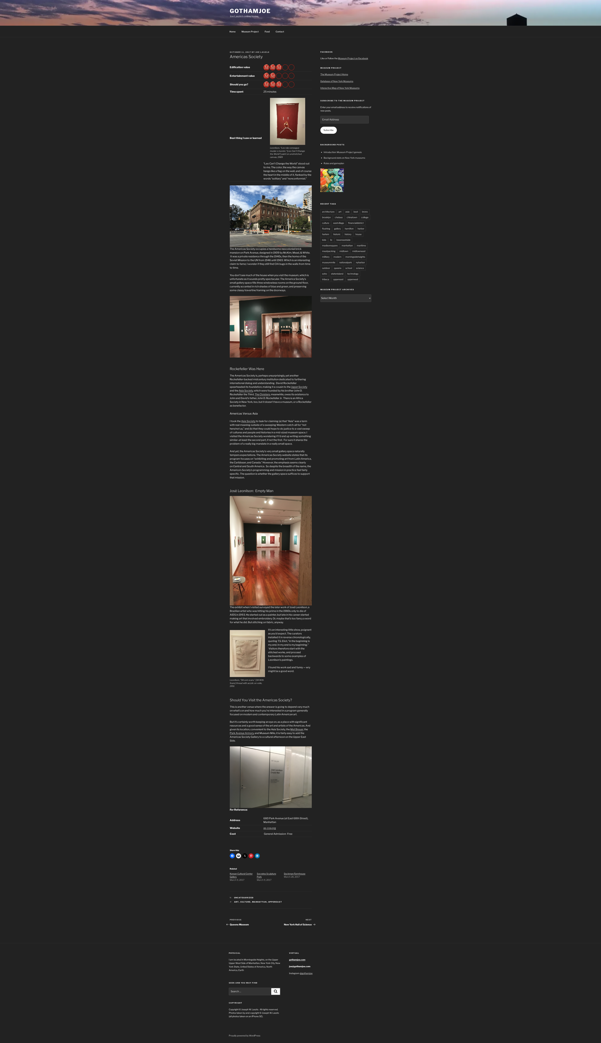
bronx (365, 211)
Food (267, 31)
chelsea (339, 217)
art (236, 902)
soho (324, 273)
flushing (326, 228)
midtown (343, 251)
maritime (361, 245)
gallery (337, 228)
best (356, 211)
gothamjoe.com (297, 959)
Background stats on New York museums (344, 157)
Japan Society (299, 386)
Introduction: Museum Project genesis (343, 152)
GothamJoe (250, 11)
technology (352, 273)
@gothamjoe (306, 973)
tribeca (325, 279)
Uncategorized (244, 898)
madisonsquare (330, 245)
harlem (325, 234)
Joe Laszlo (262, 52)
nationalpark (345, 262)
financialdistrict (356, 223)
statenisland (337, 273)
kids (324, 240)
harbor (361, 228)
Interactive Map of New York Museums (340, 88)
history (348, 234)
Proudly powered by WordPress (244, 1035)
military (325, 256)
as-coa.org (269, 828)
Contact (280, 31)
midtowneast (358, 251)
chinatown (352, 217)
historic (337, 234)
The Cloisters (262, 394)
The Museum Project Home (334, 74)
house (358, 234)
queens (337, 268)
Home (232, 31)
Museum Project (250, 31)
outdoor (326, 268)
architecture (328, 211)
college (364, 217)
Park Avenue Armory (242, 733)
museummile (328, 262)
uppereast (275, 902)
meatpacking (328, 251)
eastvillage (338, 223)
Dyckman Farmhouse (294, 873)
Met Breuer (296, 729)
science (360, 268)
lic (331, 240)
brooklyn (326, 217)
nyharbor (360, 262)
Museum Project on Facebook (353, 58)
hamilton (349, 228)
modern (337, 256)
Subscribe (329, 130)
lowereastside (343, 240)
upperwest (352, 279)
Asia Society (246, 390)
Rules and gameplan (334, 163)
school (348, 268)
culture (245, 902)
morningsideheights (355, 256)
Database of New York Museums (336, 81)
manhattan (259, 902)
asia (347, 211)
